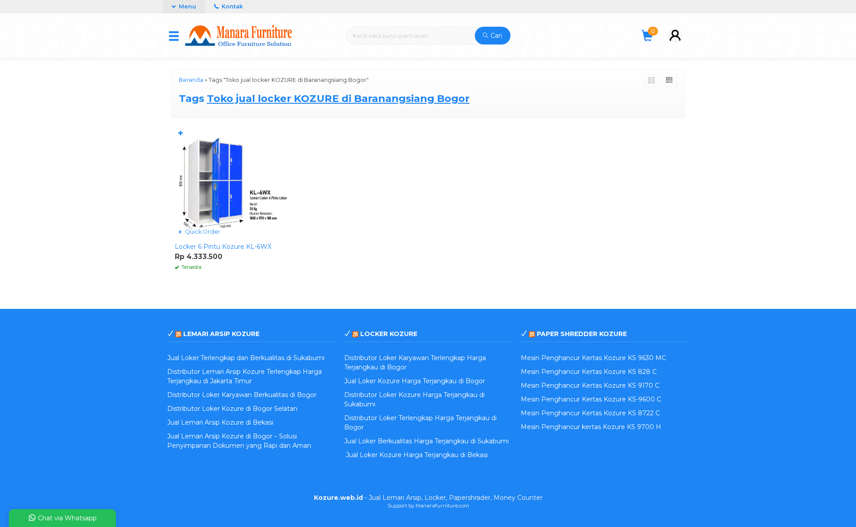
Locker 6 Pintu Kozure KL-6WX (223, 247)
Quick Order (202, 231)
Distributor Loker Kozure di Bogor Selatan (232, 409)
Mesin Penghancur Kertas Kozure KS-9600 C (591, 399)
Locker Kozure (388, 334)
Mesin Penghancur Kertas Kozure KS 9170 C (590, 385)
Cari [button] (495, 36)
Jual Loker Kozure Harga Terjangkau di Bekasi (416, 455)
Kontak (231, 6)
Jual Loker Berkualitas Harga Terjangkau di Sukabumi (426, 441)
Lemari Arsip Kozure (221, 334)
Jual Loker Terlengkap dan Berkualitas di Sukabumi (246, 358)
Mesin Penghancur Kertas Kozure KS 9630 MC (593, 358)
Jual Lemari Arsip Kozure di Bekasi (220, 422)
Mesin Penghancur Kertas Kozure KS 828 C (589, 372)
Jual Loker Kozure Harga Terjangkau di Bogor (414, 381)
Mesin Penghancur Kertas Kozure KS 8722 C (590, 413)
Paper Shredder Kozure (582, 334)
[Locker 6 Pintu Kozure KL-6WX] (233, 182)
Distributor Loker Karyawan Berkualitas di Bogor (242, 395)
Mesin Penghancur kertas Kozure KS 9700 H (591, 427)
